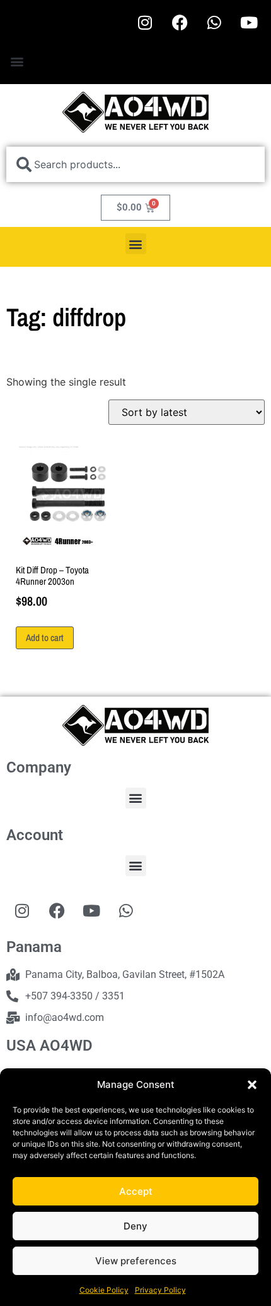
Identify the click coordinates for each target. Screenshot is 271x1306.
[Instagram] (145, 22)
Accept (136, 1191)
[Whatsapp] (214, 22)
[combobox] (135, 164)
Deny (135, 1226)
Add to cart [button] (45, 637)
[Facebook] (179, 22)
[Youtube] (249, 22)
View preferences (135, 1261)
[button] (252, 1084)
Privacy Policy (160, 1290)
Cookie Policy (104, 1290)
